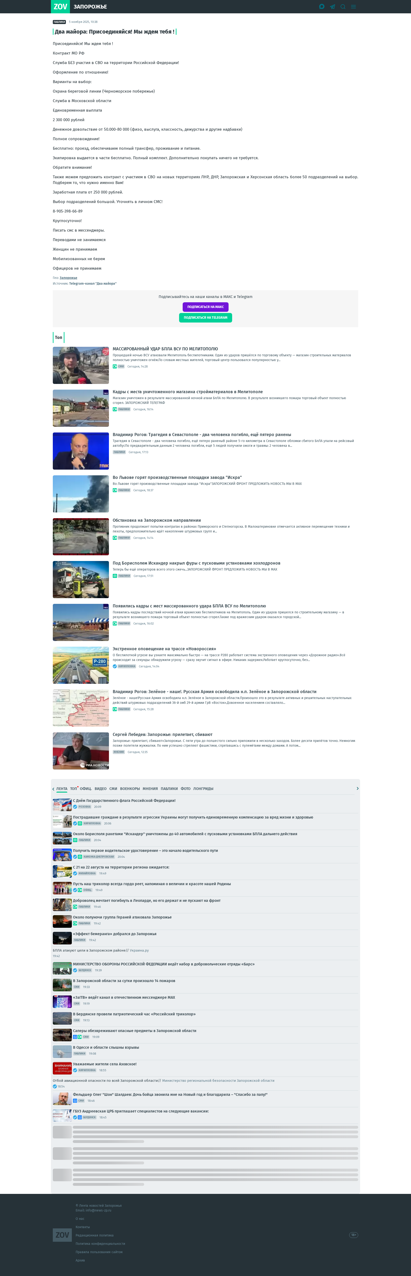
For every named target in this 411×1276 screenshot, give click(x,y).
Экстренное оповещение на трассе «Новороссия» (164, 648)
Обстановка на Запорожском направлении (157, 520)
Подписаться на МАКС (205, 307)
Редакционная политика (95, 1235)
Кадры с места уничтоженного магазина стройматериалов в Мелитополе (188, 391)
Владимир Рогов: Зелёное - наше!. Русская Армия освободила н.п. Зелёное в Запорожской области (215, 691)
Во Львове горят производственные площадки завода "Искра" (177, 477)
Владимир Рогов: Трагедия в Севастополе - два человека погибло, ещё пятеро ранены (202, 434)
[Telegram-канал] (332, 6)
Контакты (83, 1227)
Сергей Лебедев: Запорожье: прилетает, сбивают (162, 734)
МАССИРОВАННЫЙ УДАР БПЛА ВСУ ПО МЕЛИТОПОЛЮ (165, 349)
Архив (80, 1260)
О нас (80, 1219)
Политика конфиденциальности (100, 1244)
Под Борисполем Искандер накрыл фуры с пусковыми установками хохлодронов (196, 563)
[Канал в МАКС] (322, 6)
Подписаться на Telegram (205, 318)
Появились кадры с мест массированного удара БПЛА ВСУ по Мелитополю (189, 606)
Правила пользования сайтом (99, 1252)
